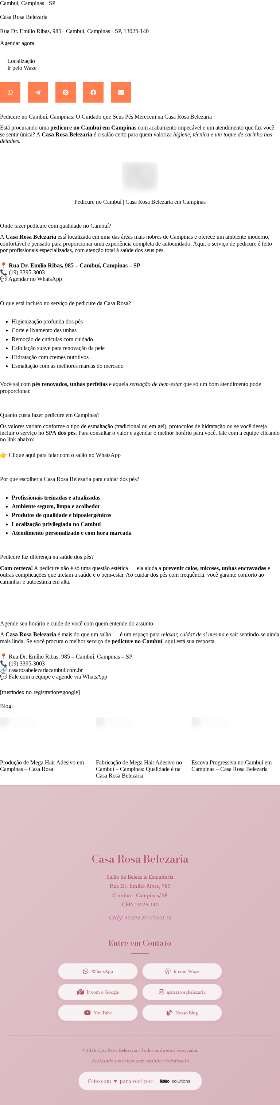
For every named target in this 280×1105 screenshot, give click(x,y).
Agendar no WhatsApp (35, 279)
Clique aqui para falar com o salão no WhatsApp (65, 455)
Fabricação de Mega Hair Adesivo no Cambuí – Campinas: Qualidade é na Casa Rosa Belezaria (139, 769)
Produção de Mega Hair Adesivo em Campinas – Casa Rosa (42, 765)
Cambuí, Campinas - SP (27, 3)
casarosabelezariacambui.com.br (46, 670)
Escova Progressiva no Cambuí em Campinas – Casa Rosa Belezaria (231, 765)
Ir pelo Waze (21, 68)
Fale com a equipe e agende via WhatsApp (58, 676)
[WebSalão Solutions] (174, 1081)
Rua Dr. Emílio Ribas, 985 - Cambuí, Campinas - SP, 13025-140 (74, 31)
